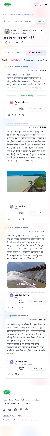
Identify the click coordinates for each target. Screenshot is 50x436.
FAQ (21, 420)
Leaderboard (15, 403)
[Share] (22, 42)
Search (41, 21)
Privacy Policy (7, 420)
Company (6, 403)
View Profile (38, 109)
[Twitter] (4, 409)
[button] (25, 52)
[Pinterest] (26, 409)
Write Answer (37, 52)
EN (36, 5)
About (27, 420)
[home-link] (3, 14)
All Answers (29, 60)
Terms (16, 420)
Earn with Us (36, 400)
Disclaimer (34, 420)
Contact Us (26, 403)
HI (40, 5)
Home (5, 400)
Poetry (17, 400)
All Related (16, 60)
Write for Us (26, 400)
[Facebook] (15, 409)
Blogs (11, 400)
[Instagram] (21, 409)
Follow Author (38, 31)
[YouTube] (9, 409)
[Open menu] (46, 5)
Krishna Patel (14, 30)
